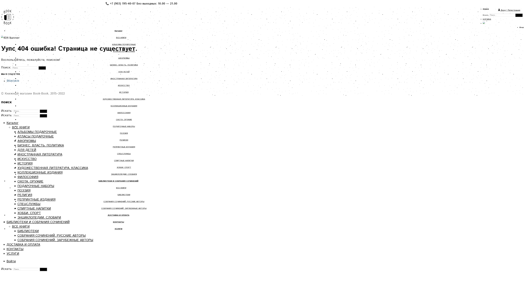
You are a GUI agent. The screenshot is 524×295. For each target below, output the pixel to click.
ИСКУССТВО (124, 85)
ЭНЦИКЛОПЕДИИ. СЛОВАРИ (124, 174)
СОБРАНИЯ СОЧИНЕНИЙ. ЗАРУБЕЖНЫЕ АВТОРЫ (124, 208)
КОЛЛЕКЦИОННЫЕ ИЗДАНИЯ (124, 106)
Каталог (12, 123)
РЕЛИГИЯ (124, 140)
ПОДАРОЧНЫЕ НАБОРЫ (124, 126)
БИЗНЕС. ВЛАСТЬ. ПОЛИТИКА (124, 65)
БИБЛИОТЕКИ (124, 194)
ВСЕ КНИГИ (121, 37)
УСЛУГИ (13, 253)
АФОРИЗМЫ (124, 58)
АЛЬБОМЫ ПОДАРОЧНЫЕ (37, 132)
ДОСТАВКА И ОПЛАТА (23, 244)
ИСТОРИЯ (124, 92)
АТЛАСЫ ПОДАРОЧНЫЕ (35, 136)
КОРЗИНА (487, 19)
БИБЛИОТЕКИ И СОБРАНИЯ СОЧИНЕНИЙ (38, 222)
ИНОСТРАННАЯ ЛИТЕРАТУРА (124, 78)
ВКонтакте (13, 80)
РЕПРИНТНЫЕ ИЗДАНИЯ (124, 147)
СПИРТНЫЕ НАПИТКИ (124, 160)
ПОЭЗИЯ (124, 133)
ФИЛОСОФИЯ (123, 112)
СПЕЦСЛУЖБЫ (124, 153)
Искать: (486, 15)
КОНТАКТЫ (15, 249)
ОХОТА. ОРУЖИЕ (124, 119)
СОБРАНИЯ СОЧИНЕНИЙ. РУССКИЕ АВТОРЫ (123, 201)
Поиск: (6, 67)
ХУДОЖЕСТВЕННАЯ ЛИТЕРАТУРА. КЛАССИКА (124, 99)
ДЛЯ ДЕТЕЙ (123, 71)
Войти (11, 261)
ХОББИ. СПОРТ (124, 167)
